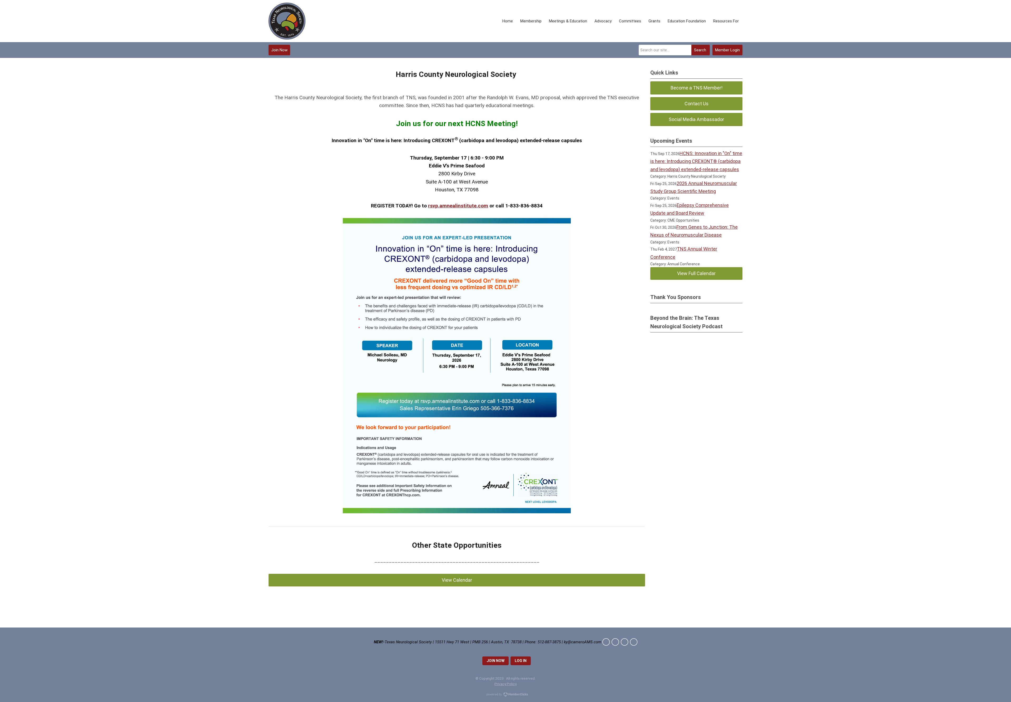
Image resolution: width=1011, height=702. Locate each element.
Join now (495, 661)
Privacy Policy (505, 684)
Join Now (279, 50)
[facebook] (615, 642)
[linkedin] (624, 642)
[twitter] (606, 642)
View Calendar (457, 580)
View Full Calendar (696, 273)
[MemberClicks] (287, 21)
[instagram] (633, 642)
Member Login (727, 50)
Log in (521, 661)
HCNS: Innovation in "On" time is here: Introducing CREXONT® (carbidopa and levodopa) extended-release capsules (696, 161)
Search (700, 50)
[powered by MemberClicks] (505, 695)
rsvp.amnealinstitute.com (458, 206)
